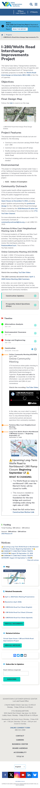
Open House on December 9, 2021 (14, 201)
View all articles (12, 645)
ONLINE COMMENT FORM (20, 728)
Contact (20, 736)
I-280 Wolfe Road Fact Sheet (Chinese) (18, 612)
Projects (9, 35)
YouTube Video (24, 272)
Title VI (20, 756)
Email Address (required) (12, 670)
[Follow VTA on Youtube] (23, 775)
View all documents (14, 624)
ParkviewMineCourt (8, 245)
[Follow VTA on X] (11, 775)
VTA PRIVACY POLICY (20, 781)
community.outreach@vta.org (13, 222)
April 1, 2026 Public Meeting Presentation (19, 597)
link (11, 103)
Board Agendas (20, 748)
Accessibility (20, 752)
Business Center (20, 744)
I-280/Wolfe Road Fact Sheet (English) (18, 607)
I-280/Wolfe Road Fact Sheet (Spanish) (19, 618)
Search (31, 4)
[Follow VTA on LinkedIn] (29, 775)
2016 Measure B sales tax (28, 208)
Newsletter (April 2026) (13, 602)
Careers (20, 740)
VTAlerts (34, 12)
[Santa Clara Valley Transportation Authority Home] (12, 4)
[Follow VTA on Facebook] (5, 775)
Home (2, 35)
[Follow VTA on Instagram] (17, 775)
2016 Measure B (6, 534)
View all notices (33, 560)
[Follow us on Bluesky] (35, 775)
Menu (36, 4)
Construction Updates (15, 296)
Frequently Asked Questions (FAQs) (18, 305)
